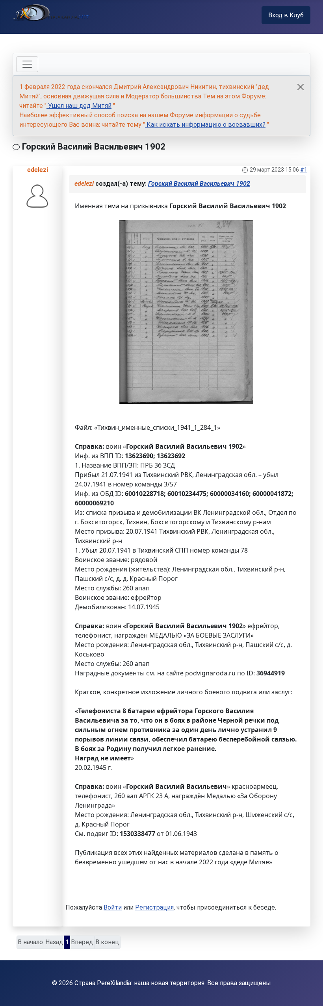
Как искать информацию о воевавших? (205, 124)
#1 (303, 169)
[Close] (300, 87)
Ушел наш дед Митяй (78, 105)
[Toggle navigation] (27, 64)
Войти (113, 907)
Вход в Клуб (286, 15)
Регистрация (154, 907)
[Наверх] (309, 991)
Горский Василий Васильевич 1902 (199, 183)
